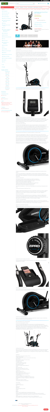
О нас (25, 7)
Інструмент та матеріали (5, 43)
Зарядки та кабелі (6, 56)
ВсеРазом (4, 52)
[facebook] (15, 400)
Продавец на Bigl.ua (25, 404)
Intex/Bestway (5, 33)
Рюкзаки (4, 23)
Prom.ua (30, 403)
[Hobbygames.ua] (4, 3)
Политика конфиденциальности (32, 405)
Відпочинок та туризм (7, 50)
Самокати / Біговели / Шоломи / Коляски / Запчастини (7, 30)
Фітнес (32, 9)
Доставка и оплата (38, 7)
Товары (21, 7)
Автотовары (5, 45)
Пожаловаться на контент (22, 405)
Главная (17, 7)
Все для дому (5, 40)
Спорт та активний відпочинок (24, 9)
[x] (16, 400)
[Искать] (33, 4)
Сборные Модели (6, 16)
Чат (46, 409)
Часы (4, 27)
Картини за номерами (7, 18)
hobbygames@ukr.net (6, 111)
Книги (4, 38)
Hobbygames (5, 11)
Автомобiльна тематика (7, 54)
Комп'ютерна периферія (7, 58)
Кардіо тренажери (37, 9)
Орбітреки (44, 9)
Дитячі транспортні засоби (6, 25)
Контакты (30, 7)
